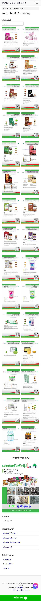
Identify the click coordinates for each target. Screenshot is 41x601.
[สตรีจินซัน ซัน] (30, 154)
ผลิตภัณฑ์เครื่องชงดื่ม (10, 533)
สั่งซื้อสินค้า (18, 597)
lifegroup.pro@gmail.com (20, 590)
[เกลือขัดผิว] (11, 382)
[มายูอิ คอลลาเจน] (30, 40)
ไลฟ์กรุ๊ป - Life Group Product (14, 2)
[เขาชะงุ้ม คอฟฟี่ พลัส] (30, 439)
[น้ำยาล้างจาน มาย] (30, 296)
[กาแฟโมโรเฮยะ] (30, 68)
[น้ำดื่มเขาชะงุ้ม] (11, 439)
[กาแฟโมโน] (11, 97)
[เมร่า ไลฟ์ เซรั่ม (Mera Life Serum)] (30, 411)
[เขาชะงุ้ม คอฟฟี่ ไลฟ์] (11, 125)
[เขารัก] (11, 239)
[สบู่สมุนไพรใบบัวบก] (11, 353)
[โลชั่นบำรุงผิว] (30, 382)
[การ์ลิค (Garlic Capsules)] (30, 182)
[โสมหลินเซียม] (11, 182)
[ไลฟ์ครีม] (11, 411)
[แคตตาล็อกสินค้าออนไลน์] (20, 486)
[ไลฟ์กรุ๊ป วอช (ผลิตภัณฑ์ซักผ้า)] (30, 268)
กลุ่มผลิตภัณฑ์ (6, 20)
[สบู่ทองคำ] (30, 353)
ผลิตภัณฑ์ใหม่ (7, 547)
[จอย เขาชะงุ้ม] (30, 211)
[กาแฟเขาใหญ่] (11, 40)
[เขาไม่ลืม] (30, 239)
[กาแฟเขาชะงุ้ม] (30, 125)
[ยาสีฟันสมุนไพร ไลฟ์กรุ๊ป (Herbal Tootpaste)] (11, 325)
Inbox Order (7, 559)
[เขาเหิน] (11, 268)
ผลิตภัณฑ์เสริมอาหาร (10, 538)
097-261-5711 (7, 521)
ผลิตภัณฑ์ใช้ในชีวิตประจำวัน (11, 542)
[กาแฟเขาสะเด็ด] (30, 97)
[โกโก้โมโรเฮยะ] (11, 68)
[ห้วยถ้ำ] (11, 154)
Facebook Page (8, 564)
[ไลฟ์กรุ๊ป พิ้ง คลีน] (11, 296)
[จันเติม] (11, 211)
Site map (6, 568)
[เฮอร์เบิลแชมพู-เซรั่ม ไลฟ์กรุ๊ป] (30, 325)
